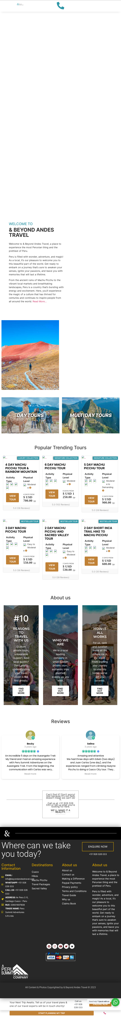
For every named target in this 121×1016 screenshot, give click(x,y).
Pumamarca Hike (15, 38)
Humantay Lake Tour (18, 60)
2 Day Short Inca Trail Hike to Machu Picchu (98, 531)
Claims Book (69, 903)
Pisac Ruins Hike (14, 45)
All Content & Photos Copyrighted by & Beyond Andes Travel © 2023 (60, 987)
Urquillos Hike (12, 53)
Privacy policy (70, 886)
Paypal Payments (71, 882)
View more (30, 415)
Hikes (35, 875)
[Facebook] (48, 946)
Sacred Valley (39, 888)
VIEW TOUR (12, 497)
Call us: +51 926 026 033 (78, 1004)
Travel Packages (41, 884)
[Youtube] (60, 946)
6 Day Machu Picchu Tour (18, 125)
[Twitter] (66, 946)
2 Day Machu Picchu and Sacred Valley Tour (20, 183)
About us (67, 870)
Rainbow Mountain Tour (16, 84)
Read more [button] (30, 773)
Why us (66, 899)
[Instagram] (54, 946)
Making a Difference (73, 878)
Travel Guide (69, 895)
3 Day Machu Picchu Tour (18, 170)
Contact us (68, 874)
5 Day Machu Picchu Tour (18, 138)
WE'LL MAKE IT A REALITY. (60, 811)
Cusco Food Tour (15, 94)
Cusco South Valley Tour (17, 104)
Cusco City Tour (14, 114)
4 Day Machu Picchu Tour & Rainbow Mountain (18, 154)
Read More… (40, 301)
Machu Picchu (39, 880)
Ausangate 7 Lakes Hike (16, 71)
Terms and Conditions (74, 891)
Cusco (35, 871)
